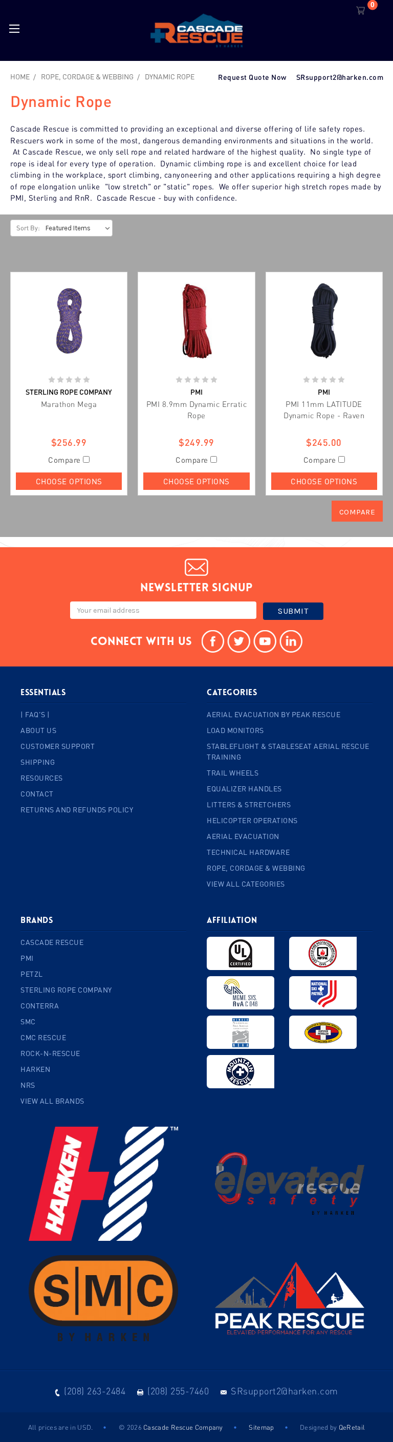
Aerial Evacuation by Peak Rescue (273, 714)
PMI (27, 958)
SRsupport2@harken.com (340, 77)
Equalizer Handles (244, 788)
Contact (37, 793)
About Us (38, 730)
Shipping (37, 762)
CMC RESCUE (43, 1037)
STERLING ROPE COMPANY (66, 989)
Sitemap (261, 1427)
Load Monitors (235, 730)
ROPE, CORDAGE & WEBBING (256, 868)
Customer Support (57, 746)
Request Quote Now (252, 77)
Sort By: (28, 228)
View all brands (52, 1100)
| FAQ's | (35, 714)
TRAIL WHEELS (232, 772)
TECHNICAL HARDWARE (248, 852)
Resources (41, 777)
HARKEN (35, 1069)
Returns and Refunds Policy (76, 809)
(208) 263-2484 (94, 1390)
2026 (134, 1427)
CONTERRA (39, 1005)
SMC (28, 1021)
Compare (65, 459)
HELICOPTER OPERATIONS (252, 820)
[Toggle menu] (14, 28)
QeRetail (352, 1427)
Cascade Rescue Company (183, 1427)
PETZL (31, 974)
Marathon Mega (69, 403)
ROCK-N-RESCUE (50, 1053)
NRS (27, 1085)
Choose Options (69, 481)
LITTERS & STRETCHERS (249, 804)
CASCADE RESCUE (51, 942)
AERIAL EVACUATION (243, 836)
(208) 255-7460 (178, 1390)
